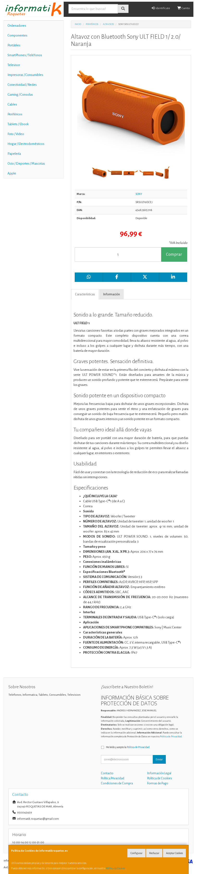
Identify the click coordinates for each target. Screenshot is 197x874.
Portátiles (13, 45)
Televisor (13, 65)
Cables (12, 104)
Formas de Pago (157, 783)
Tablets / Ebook (18, 124)
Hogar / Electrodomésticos (25, 144)
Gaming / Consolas (20, 94)
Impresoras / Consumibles (25, 75)
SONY (138, 193)
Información (111, 294)
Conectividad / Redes (22, 85)
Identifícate (162, 8)
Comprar (174, 254)
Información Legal (159, 773)
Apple (11, 173)
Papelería (14, 153)
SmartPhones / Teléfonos (24, 55)
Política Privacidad (112, 778)
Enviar (159, 759)
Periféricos (14, 114)
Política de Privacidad (171, 736)
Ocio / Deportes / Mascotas (26, 163)
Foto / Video (15, 134)
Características (85, 294)
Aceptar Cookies (174, 853)
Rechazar (154, 853)
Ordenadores (16, 25)
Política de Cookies (115, 868)
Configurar (136, 853)
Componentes (17, 35)
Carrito (185, 8)
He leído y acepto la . (128, 747)
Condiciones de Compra (117, 783)
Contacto (107, 773)
